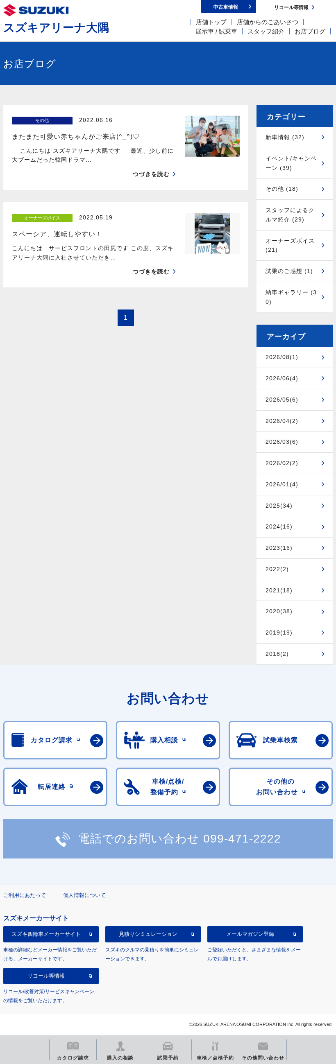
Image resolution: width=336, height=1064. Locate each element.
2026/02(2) (282, 463)
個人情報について (84, 895)
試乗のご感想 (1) (289, 271)
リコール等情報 (46, 976)
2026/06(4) (282, 378)
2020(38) (279, 611)
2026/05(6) (282, 399)
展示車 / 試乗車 (216, 31)
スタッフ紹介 (265, 31)
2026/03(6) (282, 441)
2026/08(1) (282, 357)
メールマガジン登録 (250, 934)
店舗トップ (211, 22)
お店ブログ (310, 31)
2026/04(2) (282, 421)
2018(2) (277, 654)
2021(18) (279, 590)
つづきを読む (151, 174)
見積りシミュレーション (148, 934)
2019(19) (279, 632)
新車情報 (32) (285, 137)
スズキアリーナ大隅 (56, 27)
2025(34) (279, 505)
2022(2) (277, 569)
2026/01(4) (282, 484)
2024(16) (279, 526)
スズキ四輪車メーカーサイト (46, 934)
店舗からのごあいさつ (267, 22)
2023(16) (279, 547)
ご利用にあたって (24, 895)
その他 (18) (282, 188)
